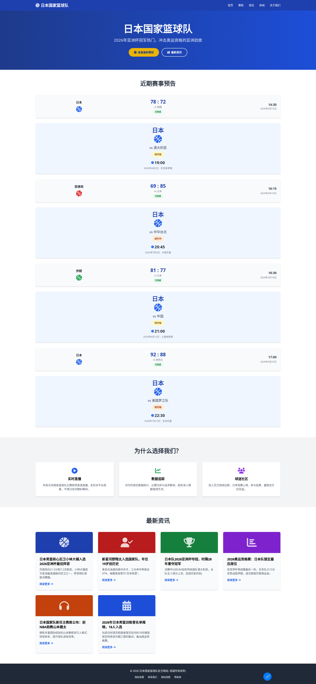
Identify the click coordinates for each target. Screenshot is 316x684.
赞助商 (177, 677)
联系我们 (152, 677)
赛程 (241, 5)
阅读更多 (45, 584)
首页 (230, 5)
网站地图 (165, 677)
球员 (251, 5)
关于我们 (275, 5)
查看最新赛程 (146, 52)
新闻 (262, 5)
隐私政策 (139, 677)
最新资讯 (176, 52)
